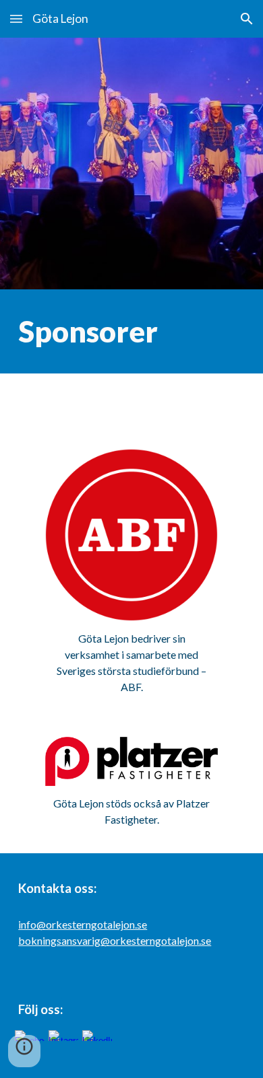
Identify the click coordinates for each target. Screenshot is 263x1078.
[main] (131, 331)
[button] (16, 18)
